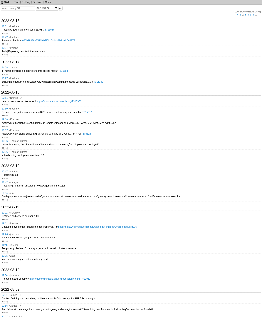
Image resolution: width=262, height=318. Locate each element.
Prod (16, 2)
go (60, 8)
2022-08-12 (10, 166)
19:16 (5, 141)
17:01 (5, 26)
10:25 (5, 256)
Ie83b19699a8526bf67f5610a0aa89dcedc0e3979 (48, 40)
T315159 (98, 81)
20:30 (5, 108)
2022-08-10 (10, 270)
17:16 (5, 152)
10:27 (5, 78)
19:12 (5, 223)
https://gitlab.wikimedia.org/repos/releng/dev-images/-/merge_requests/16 (97, 227)
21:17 (5, 316)
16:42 (5, 37)
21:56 (5, 305)
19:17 (5, 130)
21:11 (5, 212)
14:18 (5, 67)
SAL (7, 2)
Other (48, 2)
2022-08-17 (10, 62)
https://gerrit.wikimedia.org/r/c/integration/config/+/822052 (60, 278)
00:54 (5, 193)
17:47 (5, 171)
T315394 (63, 71)
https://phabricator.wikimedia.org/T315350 (59, 101)
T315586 (49, 29)
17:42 (5, 182)
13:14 (5, 48)
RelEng (26, 2)
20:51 (5, 98)
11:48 (5, 245)
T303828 (86, 133)
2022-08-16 (10, 92)
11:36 (5, 275)
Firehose (37, 2)
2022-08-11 (10, 207)
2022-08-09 (10, 289)
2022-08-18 (10, 21)
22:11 (5, 295)
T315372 (87, 112)
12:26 (5, 234)
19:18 (5, 119)
